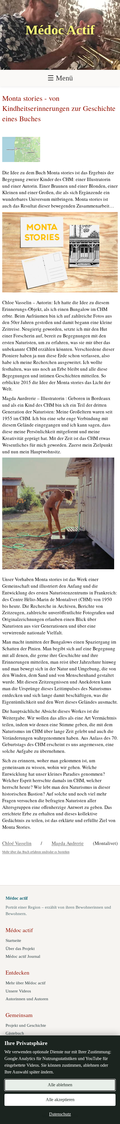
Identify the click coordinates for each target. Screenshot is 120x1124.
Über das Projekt (20, 948)
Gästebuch (15, 1033)
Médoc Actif (60, 30)
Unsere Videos (18, 991)
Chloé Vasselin (17, 843)
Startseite (13, 940)
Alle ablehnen (60, 1084)
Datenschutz (60, 1114)
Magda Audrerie (68, 843)
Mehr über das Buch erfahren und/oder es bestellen (35, 851)
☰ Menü (60, 78)
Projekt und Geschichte (26, 1025)
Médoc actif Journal (23, 956)
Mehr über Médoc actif (25, 983)
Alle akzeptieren (60, 1099)
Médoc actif (17, 898)
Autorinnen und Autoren (27, 999)
